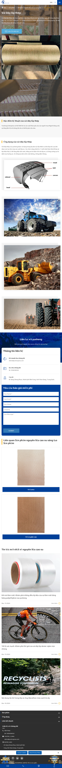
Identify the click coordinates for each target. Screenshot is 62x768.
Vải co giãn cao (31, 537)
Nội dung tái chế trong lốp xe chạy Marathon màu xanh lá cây (26, 698)
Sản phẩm (12, 7)
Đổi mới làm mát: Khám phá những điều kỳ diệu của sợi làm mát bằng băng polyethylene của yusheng (29, 596)
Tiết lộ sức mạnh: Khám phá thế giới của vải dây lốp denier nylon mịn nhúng (28, 647)
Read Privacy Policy (35, 752)
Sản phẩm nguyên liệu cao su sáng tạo (29, 7)
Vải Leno (31, 489)
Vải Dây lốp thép (49, 7)
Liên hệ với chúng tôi (10, 726)
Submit (11, 431)
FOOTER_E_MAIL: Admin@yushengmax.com (10, 738)
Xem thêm (55, 603)
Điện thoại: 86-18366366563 (8, 732)
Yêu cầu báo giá (12, 31)
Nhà (5, 8)
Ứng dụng (5, 717)
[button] (31, 114)
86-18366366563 (14, 370)
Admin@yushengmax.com (16, 360)
